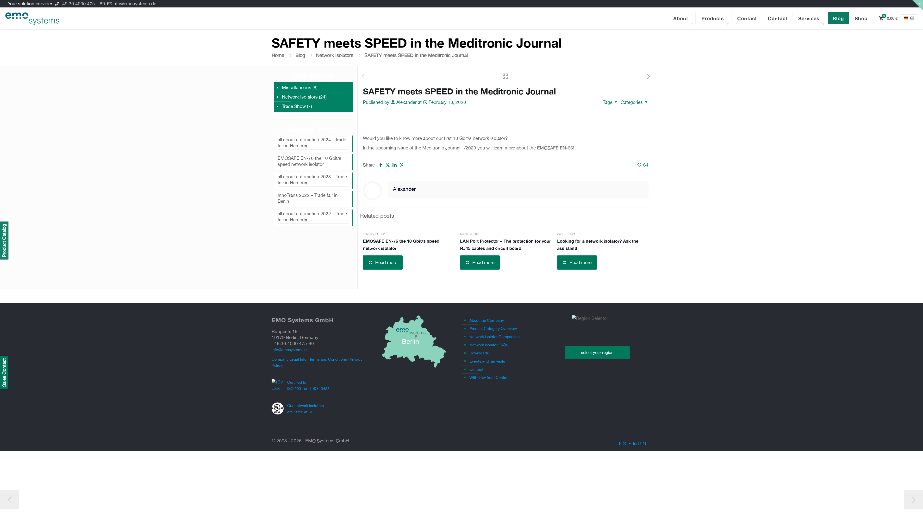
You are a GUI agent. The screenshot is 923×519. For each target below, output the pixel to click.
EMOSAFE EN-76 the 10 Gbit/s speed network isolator (309, 161)
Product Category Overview (493, 328)
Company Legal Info (289, 359)
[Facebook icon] (619, 443)
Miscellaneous (296, 87)
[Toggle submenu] (692, 23)
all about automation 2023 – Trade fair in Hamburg (312, 179)
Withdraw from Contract (490, 377)
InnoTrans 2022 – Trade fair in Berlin (308, 198)
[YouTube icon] (629, 443)
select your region (597, 352)
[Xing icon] (645, 443)
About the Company (486, 320)
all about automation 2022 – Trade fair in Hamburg (312, 216)
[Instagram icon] (640, 443)
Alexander (406, 102)
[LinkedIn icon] (634, 443)
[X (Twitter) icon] (624, 443)
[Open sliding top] (917, 5)
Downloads (479, 353)
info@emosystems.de (134, 3)
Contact (476, 369)
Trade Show (294, 106)
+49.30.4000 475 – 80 (82, 3)
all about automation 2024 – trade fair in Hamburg (312, 142)
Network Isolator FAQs (488, 345)
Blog (300, 55)
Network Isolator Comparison (494, 336)
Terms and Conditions (328, 359)
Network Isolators (334, 55)
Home (278, 55)
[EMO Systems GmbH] (32, 18)
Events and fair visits (487, 361)
